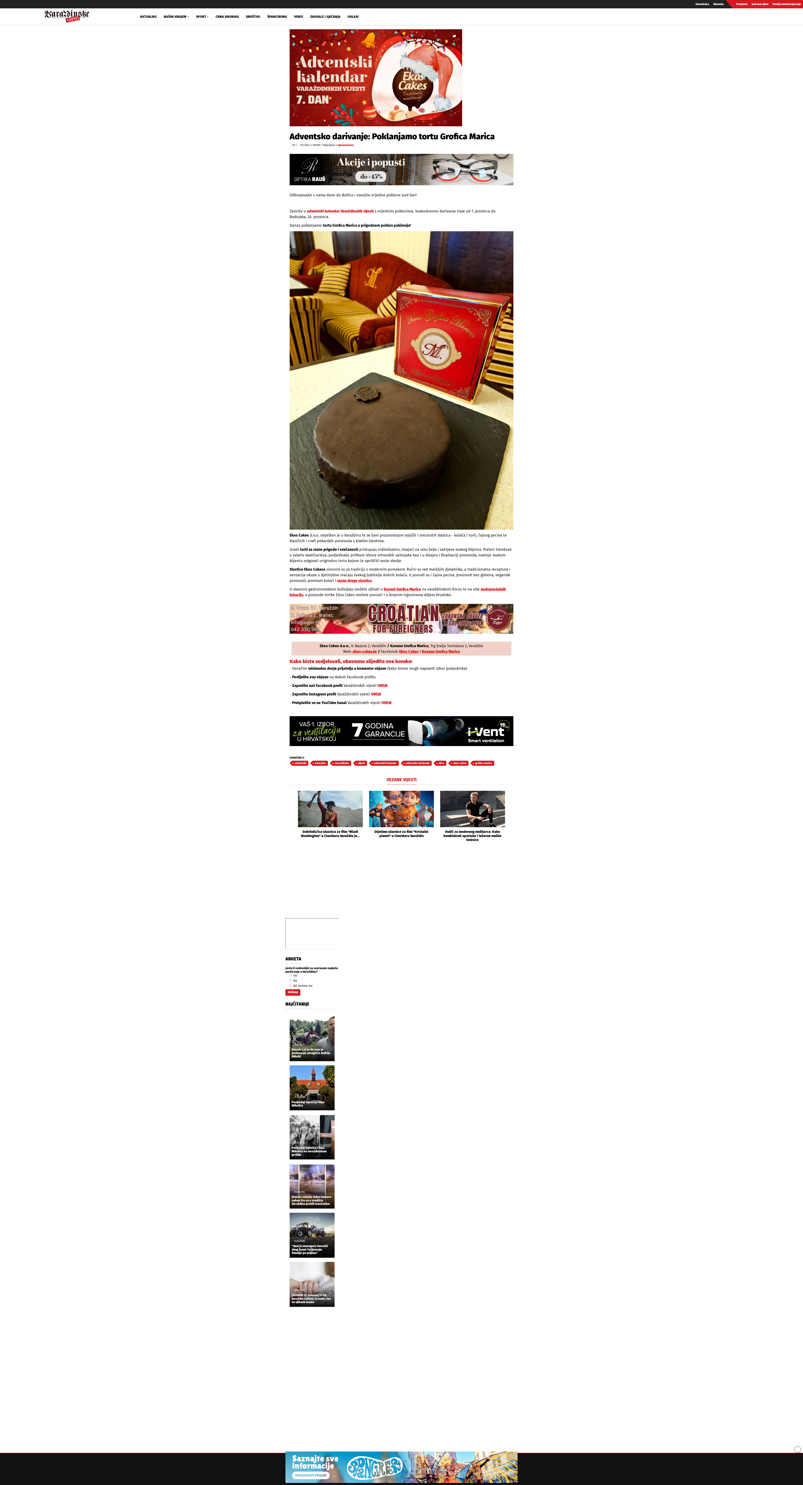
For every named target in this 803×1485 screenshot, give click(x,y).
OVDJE (382, 685)
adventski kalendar (385, 763)
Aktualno (148, 17)
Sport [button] (201, 17)
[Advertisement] (401, 884)
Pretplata (742, 4)
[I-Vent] (401, 731)
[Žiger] (401, 619)
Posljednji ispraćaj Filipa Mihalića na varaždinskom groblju (309, 1151)
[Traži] (688, 16)
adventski (300, 763)
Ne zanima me (303, 986)
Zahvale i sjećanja (325, 17)
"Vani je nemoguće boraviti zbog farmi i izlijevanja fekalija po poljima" (310, 1250)
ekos (441, 763)
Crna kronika (227, 17)
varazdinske (342, 763)
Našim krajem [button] (175, 17)
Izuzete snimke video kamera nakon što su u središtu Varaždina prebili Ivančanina (311, 1200)
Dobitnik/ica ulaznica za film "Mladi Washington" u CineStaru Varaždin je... (330, 834)
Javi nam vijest (760, 4)
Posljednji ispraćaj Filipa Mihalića (308, 1104)
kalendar (320, 763)
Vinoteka (718, 4)
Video (298, 17)
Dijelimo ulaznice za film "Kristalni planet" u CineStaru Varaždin (401, 834)
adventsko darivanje (418, 763)
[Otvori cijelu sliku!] (376, 77)
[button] (293, 816)
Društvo (253, 17)
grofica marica (483, 763)
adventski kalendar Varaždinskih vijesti (340, 211)
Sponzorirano (346, 145)
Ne (295, 981)
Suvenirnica (702, 4)
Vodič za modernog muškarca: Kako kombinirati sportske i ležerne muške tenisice (472, 836)
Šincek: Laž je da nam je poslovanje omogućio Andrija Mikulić (311, 1053)
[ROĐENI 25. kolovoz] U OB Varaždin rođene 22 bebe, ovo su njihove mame (311, 1299)
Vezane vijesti (402, 779)
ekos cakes (459, 763)
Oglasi (353, 17)
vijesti (361, 763)
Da (295, 975)
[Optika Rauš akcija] (401, 169)
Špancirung (277, 17)
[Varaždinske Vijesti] (67, 15)
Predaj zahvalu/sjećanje (787, 4)
